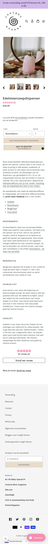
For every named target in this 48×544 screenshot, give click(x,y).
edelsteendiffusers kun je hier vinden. (19, 183)
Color (5, 129)
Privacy (8, 415)
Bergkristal (12, 208)
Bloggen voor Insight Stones (17, 435)
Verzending (10, 394)
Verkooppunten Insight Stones (18, 441)
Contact (8, 408)
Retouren (9, 401)
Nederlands (15, 541)
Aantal (35, 129)
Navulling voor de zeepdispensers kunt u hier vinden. (23, 184)
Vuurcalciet (12, 212)
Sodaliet (10, 201)
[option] (12, 87)
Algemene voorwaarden (15, 428)
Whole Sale (10, 421)
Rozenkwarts (13, 205)
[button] (24, 147)
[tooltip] (43, 148)
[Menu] (43, 21)
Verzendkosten (21, 117)
